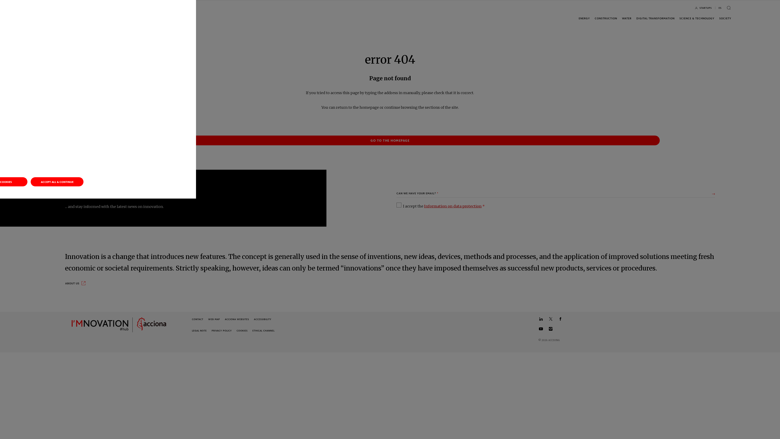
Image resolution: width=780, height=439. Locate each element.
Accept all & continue (57, 182)
